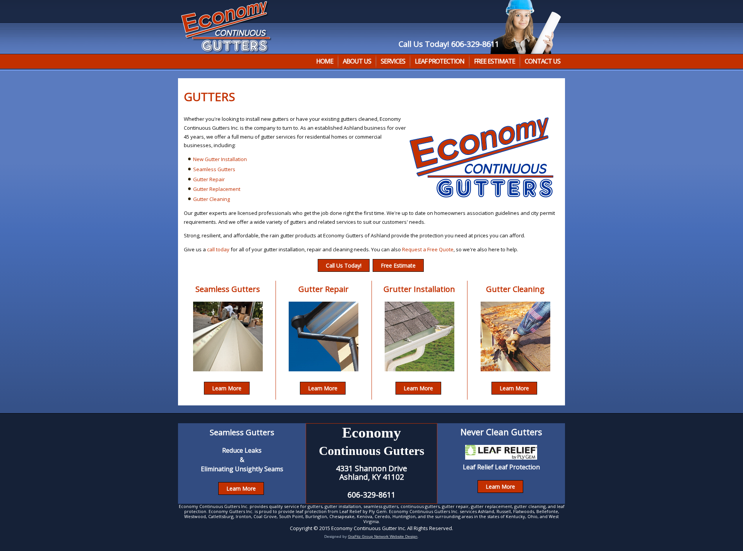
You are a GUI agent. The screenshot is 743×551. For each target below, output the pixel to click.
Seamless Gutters (214, 169)
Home (324, 61)
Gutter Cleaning (211, 199)
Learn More (226, 388)
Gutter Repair (209, 179)
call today (218, 249)
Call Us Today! (343, 265)
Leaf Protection (439, 61)
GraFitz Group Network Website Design (383, 536)
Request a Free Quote (428, 249)
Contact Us (542, 61)
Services (393, 61)
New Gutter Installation (220, 159)
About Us (357, 61)
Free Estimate (494, 61)
